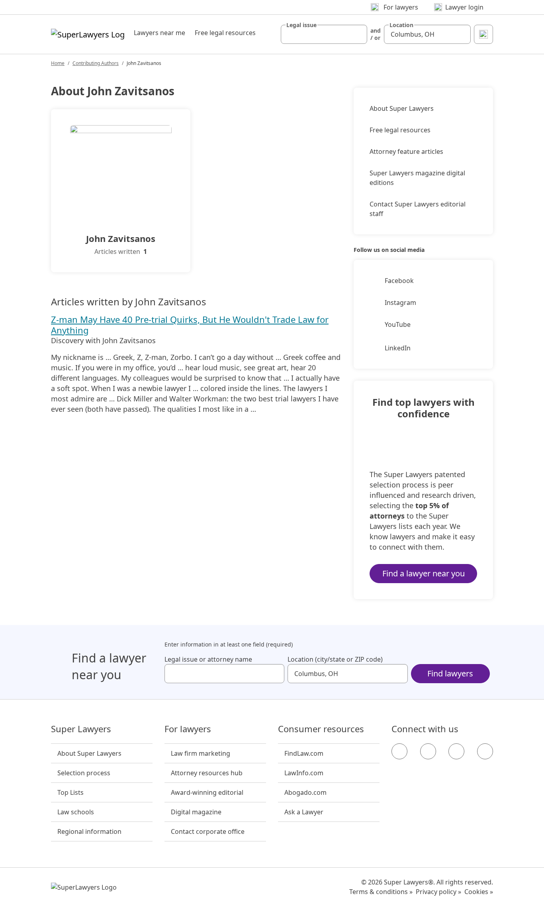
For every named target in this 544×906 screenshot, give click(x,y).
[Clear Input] (357, 34)
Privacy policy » (438, 891)
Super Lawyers (81, 729)
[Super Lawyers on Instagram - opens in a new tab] (428, 751)
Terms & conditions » (381, 891)
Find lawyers (450, 673)
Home (58, 63)
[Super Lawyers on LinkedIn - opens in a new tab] (485, 751)
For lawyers (187, 729)
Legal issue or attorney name (208, 659)
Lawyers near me (159, 32)
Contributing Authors (95, 63)
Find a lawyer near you (423, 573)
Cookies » (478, 891)
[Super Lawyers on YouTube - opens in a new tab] (456, 751)
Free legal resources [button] (225, 32)
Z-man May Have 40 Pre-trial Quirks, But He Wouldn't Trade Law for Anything (190, 324)
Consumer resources (321, 729)
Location (401, 25)
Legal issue (301, 25)
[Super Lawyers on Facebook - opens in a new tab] (399, 751)
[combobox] (324, 34)
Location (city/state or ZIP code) (335, 659)
